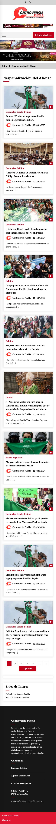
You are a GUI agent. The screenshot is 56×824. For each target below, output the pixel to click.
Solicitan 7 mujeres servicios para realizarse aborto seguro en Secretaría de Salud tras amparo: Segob (28, 635)
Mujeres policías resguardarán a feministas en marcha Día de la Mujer (27, 464)
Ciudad (9, 397)
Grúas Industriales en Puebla (18, 694)
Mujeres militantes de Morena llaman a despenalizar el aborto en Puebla (25, 347)
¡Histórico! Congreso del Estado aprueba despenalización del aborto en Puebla (26, 231)
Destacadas (11, 112)
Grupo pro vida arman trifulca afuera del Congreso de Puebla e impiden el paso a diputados (27, 289)
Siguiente (27, 669)
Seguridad (17, 458)
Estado (20, 112)
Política (27, 112)
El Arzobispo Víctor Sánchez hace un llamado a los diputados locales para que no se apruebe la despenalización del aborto (28, 405)
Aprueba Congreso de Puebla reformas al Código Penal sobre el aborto (27, 174)
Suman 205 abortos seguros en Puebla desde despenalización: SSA (25, 118)
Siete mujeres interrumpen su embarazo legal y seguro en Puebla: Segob (26, 576)
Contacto (6, 820)
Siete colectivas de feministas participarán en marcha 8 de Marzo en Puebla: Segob (27, 520)
